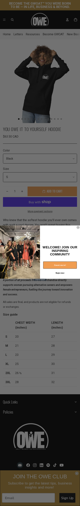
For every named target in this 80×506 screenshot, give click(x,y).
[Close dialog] (78, 227)
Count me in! (60, 265)
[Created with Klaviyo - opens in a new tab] (40, 279)
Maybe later (60, 273)
